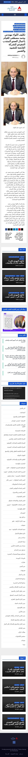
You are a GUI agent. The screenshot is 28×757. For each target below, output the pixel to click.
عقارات (23, 562)
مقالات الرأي (22, 258)
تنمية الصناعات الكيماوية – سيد (17, 529)
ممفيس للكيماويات (20, 636)
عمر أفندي (22, 566)
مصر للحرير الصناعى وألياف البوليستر (15, 615)
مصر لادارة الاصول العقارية (18, 599)
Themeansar (15, 750)
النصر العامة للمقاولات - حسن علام (19, 29)
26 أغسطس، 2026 (19, 674)
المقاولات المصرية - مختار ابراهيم (19, 27)
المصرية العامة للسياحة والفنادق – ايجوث (14, 472)
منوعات (23, 640)
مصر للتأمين (22, 611)
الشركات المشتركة (20, 430)
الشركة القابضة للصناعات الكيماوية (16, 443)
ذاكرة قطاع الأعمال (20, 533)
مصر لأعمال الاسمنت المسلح (8, 31)
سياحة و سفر (21, 537)
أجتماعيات (22, 412)
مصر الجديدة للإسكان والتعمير (17, 587)
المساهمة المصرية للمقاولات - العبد (19, 25)
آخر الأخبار (22, 256)
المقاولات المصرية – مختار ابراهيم (16, 476)
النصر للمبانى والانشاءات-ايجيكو (19, 31)
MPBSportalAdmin (13, 55)
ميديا (24, 644)
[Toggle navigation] (15, 15)
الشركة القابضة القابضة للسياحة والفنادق (14, 435)
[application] (14, 393)
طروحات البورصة (20, 558)
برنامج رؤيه (22, 517)
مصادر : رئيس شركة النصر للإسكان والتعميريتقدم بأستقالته (8, 235)
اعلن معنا (7, 753)
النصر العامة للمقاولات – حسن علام (15, 480)
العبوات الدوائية (21, 455)
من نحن (21, 753)
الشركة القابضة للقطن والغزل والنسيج (15, 451)
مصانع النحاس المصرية (19, 583)
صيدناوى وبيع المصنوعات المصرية (16, 554)
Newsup (24, 749)
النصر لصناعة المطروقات (18, 484)
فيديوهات (22, 570)
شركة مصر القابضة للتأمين (18, 546)
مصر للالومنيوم (21, 607)
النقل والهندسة (21, 509)
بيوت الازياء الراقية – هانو (18, 521)
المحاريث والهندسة (20, 463)
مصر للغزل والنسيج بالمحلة (18, 620)
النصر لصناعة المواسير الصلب (17, 488)
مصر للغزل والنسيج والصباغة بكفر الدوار (14, 624)
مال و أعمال (22, 574)
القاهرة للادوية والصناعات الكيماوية (16, 459)
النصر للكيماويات (20, 496)
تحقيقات (17, 275)
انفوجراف (22, 513)
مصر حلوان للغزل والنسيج (18, 591)
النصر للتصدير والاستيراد (19, 492)
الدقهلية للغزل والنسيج (19, 416)
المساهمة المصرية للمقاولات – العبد (16, 467)
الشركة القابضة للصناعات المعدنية (16, 447)
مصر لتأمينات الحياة (20, 603)
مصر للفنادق (22, 628)
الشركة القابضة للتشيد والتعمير (20, 23)
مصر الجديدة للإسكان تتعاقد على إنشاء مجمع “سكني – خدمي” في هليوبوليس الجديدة (18, 236)
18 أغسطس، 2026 (19, 709)
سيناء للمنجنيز (21, 541)
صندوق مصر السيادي (19, 550)
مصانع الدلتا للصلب (20, 578)
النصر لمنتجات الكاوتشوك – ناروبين (16, 504)
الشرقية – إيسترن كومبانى (18, 420)
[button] (4, 14)
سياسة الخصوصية (14, 753)
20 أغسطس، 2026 (19, 691)
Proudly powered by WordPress (10, 749)
